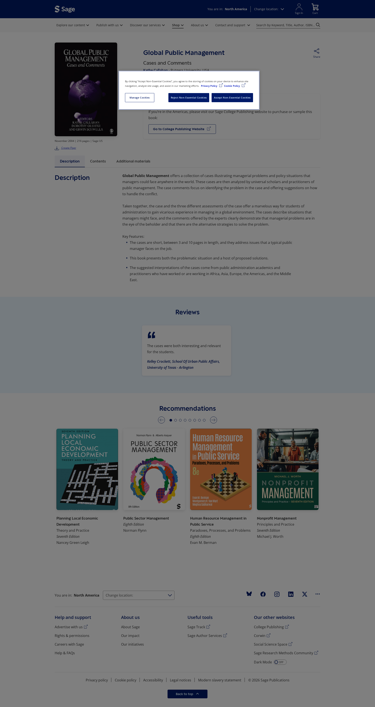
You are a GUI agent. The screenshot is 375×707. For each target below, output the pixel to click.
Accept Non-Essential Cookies (232, 97)
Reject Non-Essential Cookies (189, 97)
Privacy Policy (209, 85)
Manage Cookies (140, 97)
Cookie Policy (232, 85)
